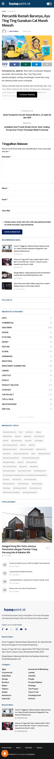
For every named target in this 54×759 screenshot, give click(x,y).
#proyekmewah (9, 471)
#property (34, 466)
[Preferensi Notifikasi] (4, 753)
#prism (20, 462)
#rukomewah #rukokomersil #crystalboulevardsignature (25, 475)
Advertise (28, 748)
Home (4, 11)
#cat (20, 432)
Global (5, 351)
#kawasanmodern (10, 449)
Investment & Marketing (14, 366)
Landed (5, 371)
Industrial (7, 361)
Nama (5, 188)
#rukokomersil (40, 471)
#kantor (32, 445)
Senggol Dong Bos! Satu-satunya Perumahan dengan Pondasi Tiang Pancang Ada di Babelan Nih (19, 549)
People (5, 380)
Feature (6, 347)
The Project (8, 395)
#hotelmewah (16, 440)
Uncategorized (9, 404)
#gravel (18, 436)
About (18, 748)
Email (5, 199)
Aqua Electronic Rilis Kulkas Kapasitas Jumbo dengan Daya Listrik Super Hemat (32, 284)
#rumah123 (16, 479)
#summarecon (35, 488)
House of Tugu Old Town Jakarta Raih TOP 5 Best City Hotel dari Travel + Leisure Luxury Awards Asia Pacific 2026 (31, 261)
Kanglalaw (30, 754)
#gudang (27, 436)
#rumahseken (23, 484)
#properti (23, 466)
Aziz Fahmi (13, 31)
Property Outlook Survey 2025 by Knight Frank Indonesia (29, 563)
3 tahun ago (26, 31)
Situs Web (6, 211)
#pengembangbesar (11, 458)
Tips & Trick (7, 399)
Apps (4, 318)
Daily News (12, 11)
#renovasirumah (24, 471)
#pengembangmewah (30, 458)
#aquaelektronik (9, 432)
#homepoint (39, 436)
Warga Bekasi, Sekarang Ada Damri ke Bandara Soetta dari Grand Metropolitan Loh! (32, 274)
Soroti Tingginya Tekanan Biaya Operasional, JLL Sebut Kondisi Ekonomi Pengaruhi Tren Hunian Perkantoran (32, 248)
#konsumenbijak (26, 449)
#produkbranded (9, 466)
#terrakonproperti (30, 492)
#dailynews (7, 436)
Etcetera (6, 337)
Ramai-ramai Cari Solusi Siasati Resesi (22, 588)
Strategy (6, 390)
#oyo (33, 453)
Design (5, 332)
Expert (5, 342)
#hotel (5, 440)
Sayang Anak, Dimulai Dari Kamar (20, 571)
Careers (39, 748)
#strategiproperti (19, 488)
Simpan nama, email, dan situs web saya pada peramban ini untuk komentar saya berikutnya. (27, 223)
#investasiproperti (10, 445)
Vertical (6, 409)
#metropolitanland (21, 453)
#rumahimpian (9, 484)
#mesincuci (41, 449)
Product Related (10, 385)
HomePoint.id (12, 754)
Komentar (7, 157)
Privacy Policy (7, 748)
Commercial (8, 323)
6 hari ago (18, 254)
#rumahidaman (30, 479)
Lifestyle (6, 375)
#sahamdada (37, 484)
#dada (38, 432)
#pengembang (44, 453)
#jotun (23, 445)
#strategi (6, 488)
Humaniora (7, 356)
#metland (7, 453)
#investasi (39, 440)
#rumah (6, 479)
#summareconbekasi (11, 492)
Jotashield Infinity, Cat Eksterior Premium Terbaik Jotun (29, 580)
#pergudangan (9, 462)
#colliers (29, 432)
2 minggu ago (20, 289)
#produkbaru (32, 462)
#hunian (28, 440)
